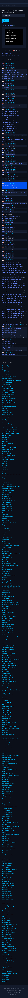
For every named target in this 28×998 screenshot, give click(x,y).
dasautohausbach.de (8, 647)
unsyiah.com (5, 881)
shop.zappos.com (7, 253)
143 (13, 85)
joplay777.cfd (6, 494)
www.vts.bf (5, 955)
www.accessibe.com (8, 743)
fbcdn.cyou (5, 975)
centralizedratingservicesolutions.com (13, 311)
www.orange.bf (6, 608)
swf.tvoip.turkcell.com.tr (9, 394)
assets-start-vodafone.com (10, 447)
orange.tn (5, 908)
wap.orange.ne (6, 502)
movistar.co (5, 573)
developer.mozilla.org (8, 425)
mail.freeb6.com (6, 372)
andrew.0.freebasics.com (9, 376)
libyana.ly (5, 561)
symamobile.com (7, 412)
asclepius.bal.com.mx (8, 938)
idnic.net (4, 445)
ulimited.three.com (7, 899)
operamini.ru (5, 751)
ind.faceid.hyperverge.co (9, 726)
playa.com (5, 541)
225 (11, 152)
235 (11, 178)
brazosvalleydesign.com (9, 212)
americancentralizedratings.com (12, 268)
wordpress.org (6, 944)
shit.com (4, 836)
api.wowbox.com (7, 857)
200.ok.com (5, 767)
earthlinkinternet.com (8, 529)
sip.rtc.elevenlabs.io (8, 488)
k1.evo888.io (5, 606)
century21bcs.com (7, 207)
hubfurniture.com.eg (8, 649)
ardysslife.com (6, 159)
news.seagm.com (7, 378)
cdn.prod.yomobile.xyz (8, 932)
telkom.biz (5, 977)
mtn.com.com (6, 800)
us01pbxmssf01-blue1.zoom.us (10, 665)
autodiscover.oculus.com (9, 406)
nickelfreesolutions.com (9, 398)
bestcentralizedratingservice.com (14, 275)
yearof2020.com (7, 120)
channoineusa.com (19, 163)
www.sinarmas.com (7, 696)
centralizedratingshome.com (10, 322)
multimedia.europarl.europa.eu (10, 433)
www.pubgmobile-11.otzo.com (10, 545)
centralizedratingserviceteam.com (12, 315)
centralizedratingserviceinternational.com (14, 296)
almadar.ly (5, 469)
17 (12, 326)
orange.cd (5, 779)
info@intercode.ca (16, 992)
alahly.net (5, 441)
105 (13, 251)
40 (13, 102)
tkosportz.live (6, 598)
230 (14, 161)
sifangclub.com (6, 796)
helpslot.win (5, 820)
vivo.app (4, 832)
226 (14, 148)
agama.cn (5, 753)
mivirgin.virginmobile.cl (8, 694)
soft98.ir (4, 952)
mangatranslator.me (8, 741)
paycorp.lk (5, 582)
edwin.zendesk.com (8, 706)
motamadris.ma (6, 922)
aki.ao (4, 467)
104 (12, 220)
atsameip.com (6, 918)
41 (10, 260)
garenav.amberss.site (8, 661)
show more (23, 324)
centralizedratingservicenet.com (12, 302)
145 (13, 89)
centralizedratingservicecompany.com (13, 285)
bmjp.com (5, 216)
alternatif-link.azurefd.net (9, 588)
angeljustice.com (7, 74)
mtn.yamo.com (6, 920)
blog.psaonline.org (8, 78)
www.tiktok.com (7, 557)
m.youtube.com (6, 498)
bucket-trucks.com (8, 227)
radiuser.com (6, 859)
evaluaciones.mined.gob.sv (10, 806)
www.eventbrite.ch (7, 620)
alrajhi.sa (4, 408)
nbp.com (4, 463)
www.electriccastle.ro (8, 946)
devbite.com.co (6, 683)
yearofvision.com (7, 130)
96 (13, 178)
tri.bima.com (5, 685)
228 (11, 174)
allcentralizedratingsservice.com (12, 266)
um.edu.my (5, 771)
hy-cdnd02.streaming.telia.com (11, 553)
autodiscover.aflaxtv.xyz (9, 575)
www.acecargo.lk (7, 895)
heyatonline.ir (6, 520)
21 (12, 205)
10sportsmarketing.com (9, 176)
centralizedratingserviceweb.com (12, 317)
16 (12, 229)
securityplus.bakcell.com (9, 449)
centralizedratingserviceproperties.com (14, 307)
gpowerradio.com (7, 537)
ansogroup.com (7, 163)
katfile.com (5, 577)
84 (13, 98)
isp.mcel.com (6, 781)
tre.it (3, 535)
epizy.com (5, 514)
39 (12, 260)
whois (14, 25)
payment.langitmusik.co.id (9, 681)
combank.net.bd (6, 891)
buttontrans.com (7, 198)
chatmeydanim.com (7, 443)
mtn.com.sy (5, 657)
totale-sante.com (7, 808)
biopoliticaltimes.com (20, 74)
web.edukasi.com (7, 712)
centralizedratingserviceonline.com (12, 305)
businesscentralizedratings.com (12, 279)
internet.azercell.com (8, 783)
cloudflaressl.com (7, 816)
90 (8, 63)
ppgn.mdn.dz (6, 592)
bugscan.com (6, 879)
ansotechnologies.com (9, 167)
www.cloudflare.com (8, 633)
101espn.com (6, 555)
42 (13, 152)
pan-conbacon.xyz (7, 675)
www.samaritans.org (8, 734)
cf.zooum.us (5, 979)
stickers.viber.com (7, 926)
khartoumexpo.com (7, 414)
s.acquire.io (5, 669)
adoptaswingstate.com (9, 70)
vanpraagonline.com (8, 343)
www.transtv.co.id (7, 812)
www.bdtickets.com (8, 745)
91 (8, 183)
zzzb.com (5, 614)
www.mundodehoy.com (9, 722)
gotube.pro (5, 969)
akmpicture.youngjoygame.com (11, 826)
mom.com (5, 732)
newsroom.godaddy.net (9, 616)
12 (10, 205)
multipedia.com (6, 504)
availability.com (6, 718)
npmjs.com (5, 518)
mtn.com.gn (5, 897)
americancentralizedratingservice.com (13, 270)
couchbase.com (6, 893)
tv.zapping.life (6, 472)
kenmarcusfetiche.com (9, 330)
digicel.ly (4, 720)
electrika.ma (5, 761)
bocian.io (5, 916)
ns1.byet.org (5, 777)
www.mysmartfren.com (9, 645)
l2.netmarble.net (6, 844)
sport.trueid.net (6, 865)
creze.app (5, 610)
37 (10, 242)
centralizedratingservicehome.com (12, 292)
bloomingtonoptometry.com (10, 115)
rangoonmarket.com (8, 618)
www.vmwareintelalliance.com (11, 56)
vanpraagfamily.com (8, 341)
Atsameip (13, 5)
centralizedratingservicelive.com (13, 298)
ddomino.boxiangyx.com (9, 522)
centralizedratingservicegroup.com (12, 290)
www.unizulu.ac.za (7, 914)
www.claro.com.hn (7, 846)
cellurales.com (14, 216)
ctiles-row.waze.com (8, 830)
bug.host (4, 368)
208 (6, 63)
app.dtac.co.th (6, 679)
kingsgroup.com (6, 370)
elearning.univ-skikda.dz (9, 948)
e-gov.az (4, 461)
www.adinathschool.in (8, 663)
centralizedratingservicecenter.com (13, 283)
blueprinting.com (7, 366)
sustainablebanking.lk (8, 539)
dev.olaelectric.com (7, 533)
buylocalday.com (9, 76)
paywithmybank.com (8, 910)
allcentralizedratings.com (9, 262)
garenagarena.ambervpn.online (11, 659)
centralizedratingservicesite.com (13, 309)
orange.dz (5, 700)
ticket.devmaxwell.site (8, 759)
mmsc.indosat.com (7, 747)
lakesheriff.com (7, 240)
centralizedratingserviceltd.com (11, 300)
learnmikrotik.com (20, 203)
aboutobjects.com (7, 87)
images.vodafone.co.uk (8, 804)
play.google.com (7, 569)
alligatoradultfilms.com (9, 348)
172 (14, 137)
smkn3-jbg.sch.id (7, 600)
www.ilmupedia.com (8, 612)
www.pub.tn (5, 867)
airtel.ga (4, 527)
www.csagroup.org (7, 773)
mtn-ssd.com (6, 551)
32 (12, 209)
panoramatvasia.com (8, 798)
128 (14, 109)
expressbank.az (6, 838)
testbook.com (6, 457)
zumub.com (5, 476)
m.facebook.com (7, 912)
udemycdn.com (6, 453)
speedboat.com (6, 396)
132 (13, 183)
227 (11, 170)
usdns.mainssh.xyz (7, 641)
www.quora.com (7, 480)
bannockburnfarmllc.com (9, 113)
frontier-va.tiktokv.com (8, 500)
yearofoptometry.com (8, 124)
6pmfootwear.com (7, 257)
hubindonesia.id (6, 655)
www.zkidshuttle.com (8, 584)
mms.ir (4, 594)
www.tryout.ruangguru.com (10, 429)
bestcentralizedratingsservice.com (12, 277)
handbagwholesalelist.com (10, 354)
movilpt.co (5, 465)
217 (11, 98)
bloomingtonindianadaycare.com (12, 135)
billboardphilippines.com (9, 402)
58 (10, 339)
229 (13, 94)
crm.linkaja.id (6, 543)
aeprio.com (5, 172)
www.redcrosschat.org (8, 431)
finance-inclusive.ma (8, 624)
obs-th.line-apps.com (8, 459)
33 (12, 345)
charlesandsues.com (8, 218)
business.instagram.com (9, 580)
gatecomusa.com (7, 150)
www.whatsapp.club (8, 390)
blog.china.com (6, 525)
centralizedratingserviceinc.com (12, 294)
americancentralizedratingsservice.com (14, 272)
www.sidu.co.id (6, 702)
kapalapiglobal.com (7, 791)
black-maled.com (16, 350)
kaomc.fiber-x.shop (7, 853)
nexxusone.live (6, 904)
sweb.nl (4, 439)
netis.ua (4, 824)
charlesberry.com (7, 146)
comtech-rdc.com (7, 863)
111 (12, 225)
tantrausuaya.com (7, 423)
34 (12, 246)
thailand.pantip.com (8, 382)
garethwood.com (7, 181)
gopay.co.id (5, 419)
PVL (17, 994)
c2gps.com (5, 92)
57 (10, 326)
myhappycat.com (7, 386)
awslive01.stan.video (8, 596)
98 (13, 68)
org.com (4, 902)
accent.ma (5, 965)
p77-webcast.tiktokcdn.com (10, 869)
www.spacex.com (7, 374)
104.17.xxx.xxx (6, 710)
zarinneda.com (6, 492)
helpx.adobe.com (7, 871)
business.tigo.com (7, 496)
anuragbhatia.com (7, 963)
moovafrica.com (7, 930)
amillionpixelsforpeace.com (10, 72)
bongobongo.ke (6, 757)
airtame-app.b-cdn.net (8, 885)
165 (13, 255)
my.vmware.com (7, 25)
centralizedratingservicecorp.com (12, 287)
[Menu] (25, 1)
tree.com (4, 622)
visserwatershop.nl (7, 388)
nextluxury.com (6, 435)
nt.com (4, 512)
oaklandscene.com (8, 65)
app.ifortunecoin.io (7, 516)
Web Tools (7, 5)
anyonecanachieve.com (9, 111)
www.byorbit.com (7, 639)
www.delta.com (6, 384)
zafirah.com (5, 714)
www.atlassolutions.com (9, 928)
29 (10, 229)
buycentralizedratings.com (10, 281)
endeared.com (6, 688)
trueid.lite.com (6, 673)
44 (12, 238)
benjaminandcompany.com (10, 105)
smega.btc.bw (6, 571)
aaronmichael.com (7, 139)
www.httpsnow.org (8, 96)
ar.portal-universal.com (8, 455)
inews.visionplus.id (7, 677)
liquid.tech (5, 981)
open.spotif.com (6, 787)
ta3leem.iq (5, 635)
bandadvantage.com (8, 141)
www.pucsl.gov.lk (7, 814)
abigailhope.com (20, 139)
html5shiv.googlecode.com (10, 602)
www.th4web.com (7, 626)
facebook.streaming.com (9, 950)
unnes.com (5, 840)
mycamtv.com (6, 549)
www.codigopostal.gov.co (9, 906)
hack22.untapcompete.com (10, 973)
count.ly (4, 875)
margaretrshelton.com (9, 118)
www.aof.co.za (6, 547)
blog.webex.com (7, 478)
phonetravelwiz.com (8, 400)
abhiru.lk (4, 651)
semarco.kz (5, 749)
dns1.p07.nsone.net (7, 421)
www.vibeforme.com (8, 154)
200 (14, 143)
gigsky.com (5, 861)
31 (12, 242)
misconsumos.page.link (8, 849)
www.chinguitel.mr (7, 531)
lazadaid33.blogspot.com (9, 563)
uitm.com (5, 942)
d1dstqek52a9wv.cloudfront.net (11, 775)
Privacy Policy (10, 990)
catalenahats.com (7, 203)
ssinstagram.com (7, 887)
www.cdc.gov (6, 417)
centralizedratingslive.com (10, 324)
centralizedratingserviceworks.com (12, 320)
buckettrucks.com (7, 222)
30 (11, 196)
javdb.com (5, 410)
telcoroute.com (6, 940)
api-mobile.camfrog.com (9, 959)
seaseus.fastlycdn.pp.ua (9, 961)
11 (10, 201)
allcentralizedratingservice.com (11, 264)
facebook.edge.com (8, 392)
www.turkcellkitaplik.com (9, 924)
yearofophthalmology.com (10, 122)
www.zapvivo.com (7, 506)
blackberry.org (6, 934)
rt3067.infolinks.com (8, 873)
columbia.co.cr (6, 559)
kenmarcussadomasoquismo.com (12, 337)
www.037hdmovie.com (8, 667)
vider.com (5, 730)
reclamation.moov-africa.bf (10, 637)
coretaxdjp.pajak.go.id (8, 653)
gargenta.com (6, 83)
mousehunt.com (6, 936)
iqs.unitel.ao (5, 451)
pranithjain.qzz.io (7, 785)
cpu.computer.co (7, 957)
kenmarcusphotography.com (10, 335)
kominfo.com (6, 671)
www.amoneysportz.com (9, 769)
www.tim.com (6, 810)
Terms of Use (17, 990)
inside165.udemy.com (8, 851)
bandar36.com (6, 789)
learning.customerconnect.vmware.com (14, 192)
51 (12, 214)
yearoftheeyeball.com (8, 126)
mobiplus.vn (5, 889)
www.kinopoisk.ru (7, 971)
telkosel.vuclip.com (7, 630)
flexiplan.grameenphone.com (10, 427)
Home (2, 5)
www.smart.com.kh (7, 510)
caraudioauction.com (8, 100)
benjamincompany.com (9, 107)
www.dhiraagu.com (7, 508)
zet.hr (4, 704)
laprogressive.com (7, 967)
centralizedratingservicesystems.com (13, 313)
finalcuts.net (5, 404)
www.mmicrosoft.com (8, 883)
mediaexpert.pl (6, 716)
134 (13, 81)
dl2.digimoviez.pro (7, 628)
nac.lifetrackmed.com (8, 855)
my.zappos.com (7, 249)
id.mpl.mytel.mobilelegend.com (11, 486)
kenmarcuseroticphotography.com (12, 328)
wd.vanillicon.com (7, 828)
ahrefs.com (5, 818)
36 (12, 352)
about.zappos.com (8, 244)
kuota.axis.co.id (6, 698)
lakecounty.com (7, 231)
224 (11, 102)
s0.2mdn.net (5, 765)
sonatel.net (5, 692)
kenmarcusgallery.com (9, 332)
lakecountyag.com (7, 236)
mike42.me (5, 708)
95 (13, 63)
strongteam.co (6, 877)
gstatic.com (5, 590)
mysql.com (5, 643)
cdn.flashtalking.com (8, 490)
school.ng (5, 724)
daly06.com (19, 76)
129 (14, 133)
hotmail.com (5, 437)
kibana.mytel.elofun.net (8, 794)
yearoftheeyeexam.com (9, 128)
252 (14, 170)
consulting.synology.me (9, 842)
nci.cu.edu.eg (6, 802)
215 (11, 63)
